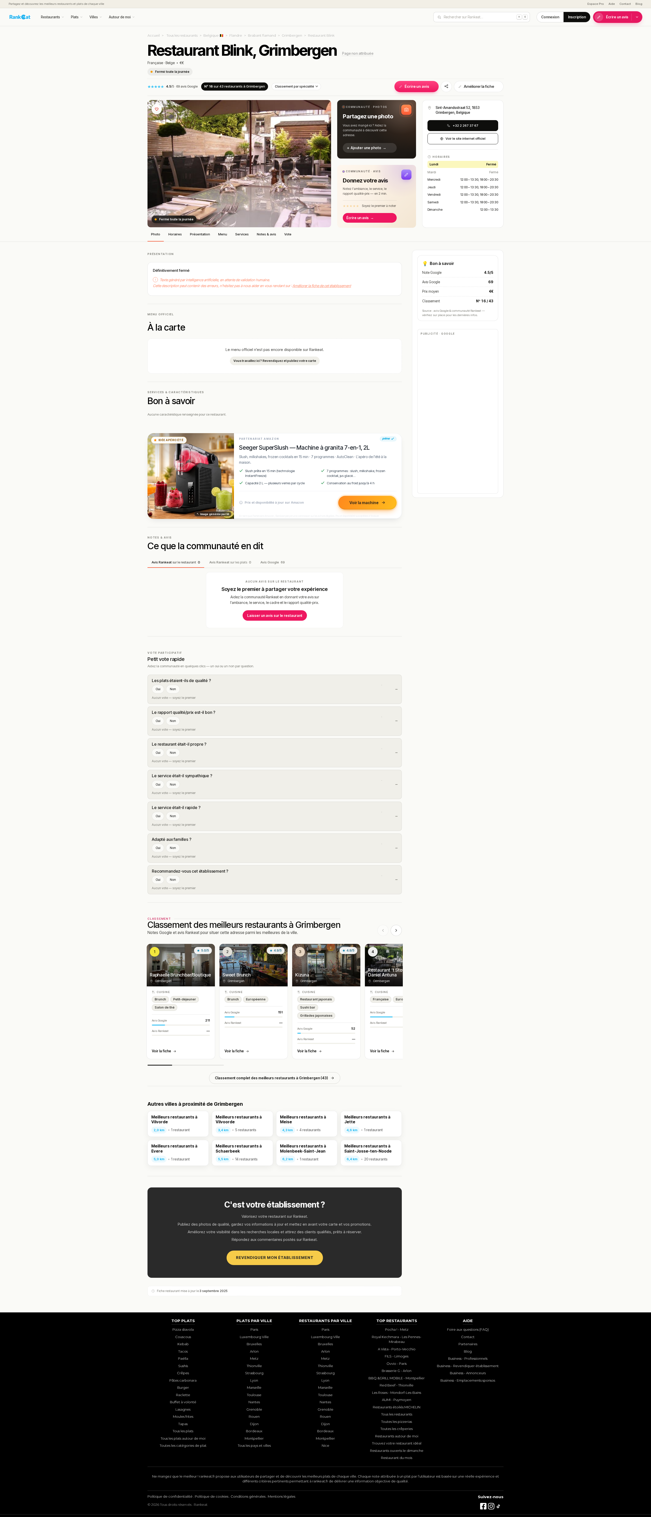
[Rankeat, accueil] (20, 17)
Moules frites (183, 1416)
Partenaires (467, 1344)
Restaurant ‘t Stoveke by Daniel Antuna (393, 972)
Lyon (254, 1380)
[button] (376, 129)
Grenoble (254, 1409)
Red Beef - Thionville (396, 1385)
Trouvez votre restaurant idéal (396, 1443)
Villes (94, 17)
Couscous (183, 1337)
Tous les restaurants (182, 35)
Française (155, 63)
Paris (254, 1329)
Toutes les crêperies (396, 1429)
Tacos (183, 1351)
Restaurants (50, 17)
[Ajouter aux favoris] (157, 109)
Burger (183, 1387)
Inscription (577, 17)
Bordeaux (254, 1431)
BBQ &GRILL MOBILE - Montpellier (396, 1378)
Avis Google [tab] (272, 562)
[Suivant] (396, 930)
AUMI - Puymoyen (396, 1400)
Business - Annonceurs (468, 1373)
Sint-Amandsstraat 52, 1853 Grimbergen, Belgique (458, 110)
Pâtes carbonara (183, 1380)
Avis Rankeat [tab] (176, 562)
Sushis (183, 1366)
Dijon (254, 1424)
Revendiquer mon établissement (275, 1257)
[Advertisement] (458, 414)
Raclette (183, 1395)
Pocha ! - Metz (396, 1329)
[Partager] (446, 86)
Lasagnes (182, 1409)
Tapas (183, 1424)
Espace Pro (595, 4)
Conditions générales (248, 1496)
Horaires (175, 234)
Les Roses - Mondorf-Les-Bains (396, 1393)
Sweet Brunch (237, 974)
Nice (325, 1445)
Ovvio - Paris (397, 1364)
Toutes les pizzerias (396, 1422)
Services (242, 234)
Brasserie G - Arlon (396, 1371)
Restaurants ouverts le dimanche (396, 1451)
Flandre (235, 35)
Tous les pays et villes (254, 1445)
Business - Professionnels (467, 1358)
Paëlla (183, 1358)
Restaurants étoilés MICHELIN (396, 1407)
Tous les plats (183, 1431)
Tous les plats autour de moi (183, 1438)
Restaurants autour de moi (396, 1436)
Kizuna (302, 974)
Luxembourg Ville (254, 1337)
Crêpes (183, 1373)
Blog (638, 4)
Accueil (153, 35)
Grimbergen (292, 35)
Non (173, 689)
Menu (222, 234)
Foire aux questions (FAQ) (468, 1329)
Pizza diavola (183, 1329)
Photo (155, 234)
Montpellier (254, 1438)
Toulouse (254, 1395)
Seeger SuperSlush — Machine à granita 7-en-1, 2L (304, 447)
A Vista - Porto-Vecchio (397, 1349)
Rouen (254, 1416)
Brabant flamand (262, 35)
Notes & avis (266, 234)
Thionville (254, 1366)
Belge (170, 63)
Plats (75, 17)
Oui (158, 689)
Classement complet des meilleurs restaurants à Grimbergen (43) (271, 1078)
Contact (625, 4)
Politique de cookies (211, 1496)
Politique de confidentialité (170, 1496)
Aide (612, 4)
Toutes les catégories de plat (183, 1445)
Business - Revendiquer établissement (468, 1366)
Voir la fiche (161, 1051)
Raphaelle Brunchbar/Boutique (180, 974)
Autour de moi (120, 17)
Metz (254, 1358)
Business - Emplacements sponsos (467, 1380)
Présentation (200, 234)
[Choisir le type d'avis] (637, 17)
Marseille (254, 1387)
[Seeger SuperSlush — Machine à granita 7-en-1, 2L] (190, 476)
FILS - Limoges (396, 1356)
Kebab (183, 1344)
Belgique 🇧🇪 (213, 35)
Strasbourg (254, 1373)
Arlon (254, 1351)
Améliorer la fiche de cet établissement (321, 285)
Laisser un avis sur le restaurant (274, 615)
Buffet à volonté (183, 1402)
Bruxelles (254, 1344)
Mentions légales (281, 1496)
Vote (287, 234)
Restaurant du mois (396, 1458)
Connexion (550, 17)
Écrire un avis (617, 17)
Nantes (254, 1402)
